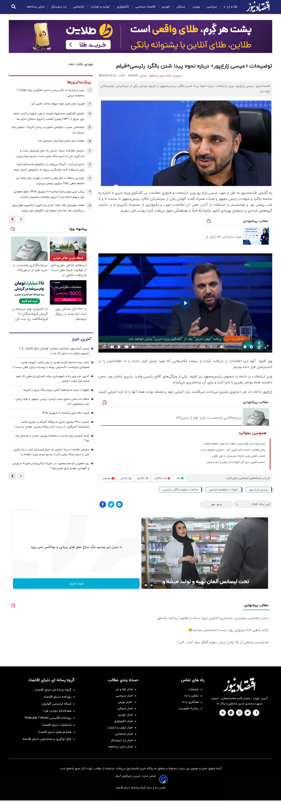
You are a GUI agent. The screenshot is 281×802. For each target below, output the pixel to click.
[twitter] (247, 713)
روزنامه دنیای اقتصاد (57, 697)
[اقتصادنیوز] (239, 685)
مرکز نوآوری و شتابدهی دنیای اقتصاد (46, 739)
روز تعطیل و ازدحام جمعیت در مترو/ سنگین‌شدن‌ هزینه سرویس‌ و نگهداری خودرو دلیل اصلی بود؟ (50, 466)
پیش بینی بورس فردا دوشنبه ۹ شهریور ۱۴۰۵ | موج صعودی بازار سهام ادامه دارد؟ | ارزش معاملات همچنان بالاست (49, 194)
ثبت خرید (76, 583)
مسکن (181, 7)
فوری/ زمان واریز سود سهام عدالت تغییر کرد (57, 104)
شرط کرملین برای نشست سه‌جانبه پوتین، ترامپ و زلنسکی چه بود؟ (52, 438)
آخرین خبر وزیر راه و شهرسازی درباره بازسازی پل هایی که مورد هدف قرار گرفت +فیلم (52, 379)
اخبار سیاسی (124, 696)
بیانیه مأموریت (188, 708)
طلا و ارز (232, 7)
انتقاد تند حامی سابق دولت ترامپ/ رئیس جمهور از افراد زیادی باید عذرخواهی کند (52, 401)
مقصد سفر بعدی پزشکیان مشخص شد (61, 141)
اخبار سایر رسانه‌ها (160, 76)
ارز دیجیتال (59, 7)
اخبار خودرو (125, 715)
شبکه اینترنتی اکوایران (56, 704)
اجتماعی (78, 7)
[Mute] (152, 585)
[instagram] (239, 713)
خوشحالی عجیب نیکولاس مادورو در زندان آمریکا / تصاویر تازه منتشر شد (48, 130)
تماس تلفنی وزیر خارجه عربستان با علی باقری (238, 456)
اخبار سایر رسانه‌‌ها (120, 747)
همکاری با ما (190, 702)
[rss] (223, 713)
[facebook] (256, 713)
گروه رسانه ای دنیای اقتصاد (53, 690)
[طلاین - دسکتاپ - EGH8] (140, 36)
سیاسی (212, 7)
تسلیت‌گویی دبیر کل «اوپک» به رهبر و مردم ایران (236, 462)
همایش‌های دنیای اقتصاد (54, 732)
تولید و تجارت (100, 7)
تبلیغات (193, 689)
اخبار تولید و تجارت (120, 728)
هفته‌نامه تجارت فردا (57, 711)
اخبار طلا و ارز (124, 689)
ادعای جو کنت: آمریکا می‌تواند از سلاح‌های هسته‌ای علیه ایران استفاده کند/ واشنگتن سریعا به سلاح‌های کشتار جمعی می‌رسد (48, 167)
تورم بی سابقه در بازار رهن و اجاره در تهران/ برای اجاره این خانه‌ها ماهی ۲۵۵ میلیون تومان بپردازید (50, 180)
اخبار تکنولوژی (123, 721)
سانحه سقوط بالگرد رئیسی (180, 489)
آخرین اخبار (81, 339)
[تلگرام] (119, 504)
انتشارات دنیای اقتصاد (56, 725)
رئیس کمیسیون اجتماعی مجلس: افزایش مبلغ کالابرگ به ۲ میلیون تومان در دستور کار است (54, 351)
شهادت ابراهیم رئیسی (223, 489)
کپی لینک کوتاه (261, 504)
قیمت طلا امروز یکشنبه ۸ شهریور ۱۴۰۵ (65, 413)
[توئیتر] (111, 504)
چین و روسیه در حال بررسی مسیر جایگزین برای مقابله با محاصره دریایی (50, 93)
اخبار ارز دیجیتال (122, 740)
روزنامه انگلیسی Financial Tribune (48, 718)
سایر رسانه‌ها (36, 7)
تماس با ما (192, 696)
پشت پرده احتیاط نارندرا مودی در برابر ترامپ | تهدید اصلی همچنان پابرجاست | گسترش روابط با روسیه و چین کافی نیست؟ (51, 365)
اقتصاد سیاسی (145, 7)
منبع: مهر (216, 504)
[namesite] (258, 6)
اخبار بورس (125, 702)
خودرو (166, 7)
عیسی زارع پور (258, 489)
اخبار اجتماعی (124, 734)
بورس (196, 7)
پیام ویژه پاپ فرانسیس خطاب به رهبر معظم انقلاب (234, 444)
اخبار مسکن (125, 708)
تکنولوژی (123, 7)
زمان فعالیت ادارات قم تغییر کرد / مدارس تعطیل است (232, 450)
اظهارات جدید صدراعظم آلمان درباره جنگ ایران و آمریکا (56, 390)
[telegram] (230, 713)
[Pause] (145, 585)
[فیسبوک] (102, 504)
